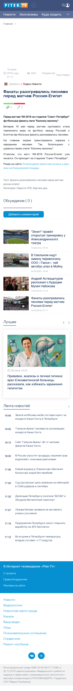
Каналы (8, 616)
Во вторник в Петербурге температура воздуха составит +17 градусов (37, 538)
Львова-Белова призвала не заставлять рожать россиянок (38, 511)
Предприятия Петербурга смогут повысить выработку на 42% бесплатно (40, 524)
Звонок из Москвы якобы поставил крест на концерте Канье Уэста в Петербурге (40, 416)
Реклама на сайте (14, 585)
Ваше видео (11, 622)
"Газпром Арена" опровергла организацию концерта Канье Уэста (39, 430)
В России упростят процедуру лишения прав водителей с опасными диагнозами (41, 457)
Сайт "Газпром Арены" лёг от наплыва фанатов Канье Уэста (37, 443)
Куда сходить (51, 14)
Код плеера (63, 75)
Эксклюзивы (28, 14)
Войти (68, 5)
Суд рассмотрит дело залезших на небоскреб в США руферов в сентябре (42, 484)
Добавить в (25, 84)
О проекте (9, 573)
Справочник (11, 639)
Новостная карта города (20, 611)
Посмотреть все (17, 204)
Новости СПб (24, 188)
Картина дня (40, 188)
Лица (7, 627)
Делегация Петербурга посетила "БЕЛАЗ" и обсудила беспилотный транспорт (40, 497)
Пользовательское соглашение (24, 633)
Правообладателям (15, 579)
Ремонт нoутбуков (15, 644)
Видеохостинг (13, 605)
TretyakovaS (48, 73)
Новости (9, 14)
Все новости (68, 406)
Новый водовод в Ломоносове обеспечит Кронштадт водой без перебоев (39, 470)
